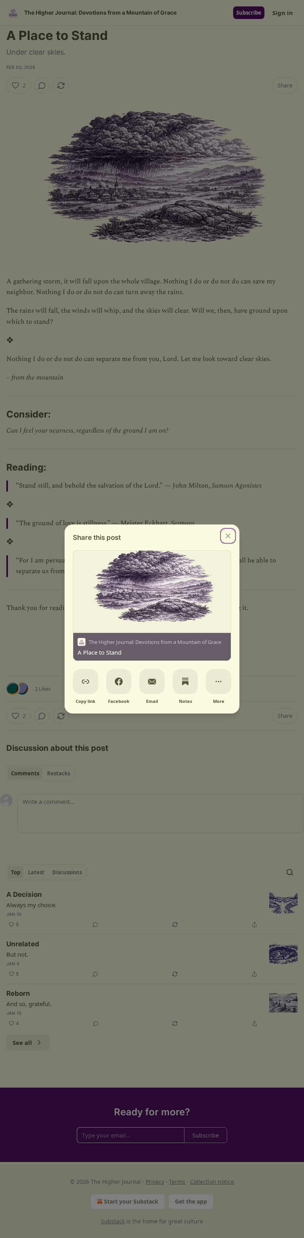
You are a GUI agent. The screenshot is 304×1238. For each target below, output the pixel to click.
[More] (218, 681)
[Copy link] (85, 681)
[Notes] (185, 681)
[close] (228, 536)
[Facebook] (118, 681)
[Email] (152, 681)
